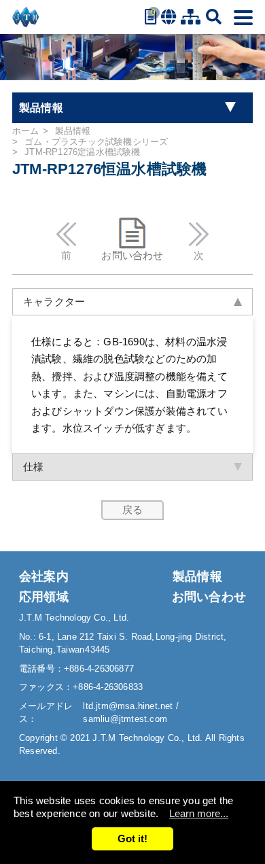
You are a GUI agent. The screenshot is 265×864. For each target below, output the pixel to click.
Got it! (132, 838)
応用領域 (44, 597)
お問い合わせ (132, 255)
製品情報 (73, 131)
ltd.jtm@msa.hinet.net (129, 706)
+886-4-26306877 (99, 668)
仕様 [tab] (33, 466)
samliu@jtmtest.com (125, 719)
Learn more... (198, 813)
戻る (132, 509)
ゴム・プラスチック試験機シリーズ (96, 142)
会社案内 (44, 576)
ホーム (25, 131)
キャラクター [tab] (54, 301)
